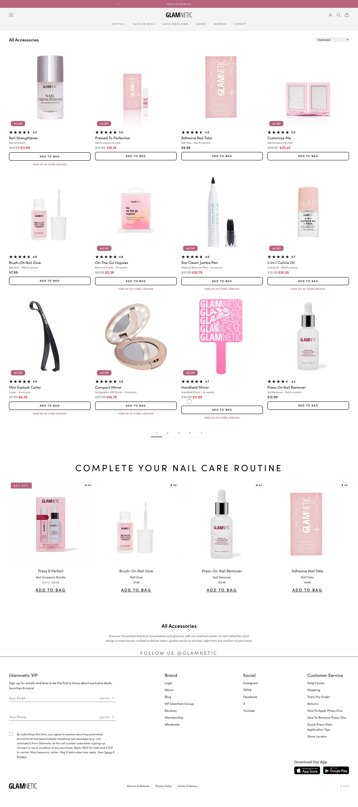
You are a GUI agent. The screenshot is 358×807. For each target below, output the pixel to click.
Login (168, 683)
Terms (108, 752)
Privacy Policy (163, 786)
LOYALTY (240, 23)
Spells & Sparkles (179, 3)
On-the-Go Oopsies (111, 262)
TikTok (247, 690)
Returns (312, 703)
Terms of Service (187, 786)
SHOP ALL (118, 23)
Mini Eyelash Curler (25, 387)
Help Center (316, 683)
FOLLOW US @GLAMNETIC (179, 653)
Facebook (250, 696)
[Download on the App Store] (307, 770)
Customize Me (279, 138)
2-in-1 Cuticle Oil (281, 262)
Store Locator (317, 736)
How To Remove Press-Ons (326, 717)
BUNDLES (220, 23)
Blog (168, 696)
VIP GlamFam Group (179, 703)
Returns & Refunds (138, 786)
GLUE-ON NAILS (144, 23)
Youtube (249, 710)
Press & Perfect (50, 570)
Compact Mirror (108, 387)
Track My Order (318, 696)
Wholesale (172, 724)
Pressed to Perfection (112, 138)
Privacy (21, 756)
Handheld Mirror (195, 387)
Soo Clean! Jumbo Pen (199, 262)
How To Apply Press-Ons (324, 710)
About (169, 690)
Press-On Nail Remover (286, 387)
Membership (174, 717)
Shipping (313, 690)
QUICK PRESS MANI (175, 23)
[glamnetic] (65, 786)
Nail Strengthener (23, 138)
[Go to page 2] (201, 433)
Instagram (250, 683)
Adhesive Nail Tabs (196, 138)
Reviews (171, 710)
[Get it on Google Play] (336, 770)
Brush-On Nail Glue (25, 262)
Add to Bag (50, 156)
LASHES (201, 23)
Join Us (105, 698)
